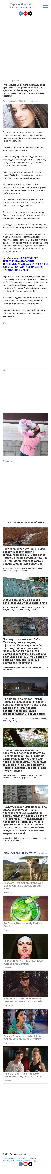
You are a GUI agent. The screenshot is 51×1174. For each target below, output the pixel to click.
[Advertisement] (25, 46)
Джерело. (7, 461)
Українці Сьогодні (21, 4)
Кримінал (34, 101)
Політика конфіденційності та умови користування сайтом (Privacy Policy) (19, 1159)
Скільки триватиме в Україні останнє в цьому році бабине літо (25, 601)
